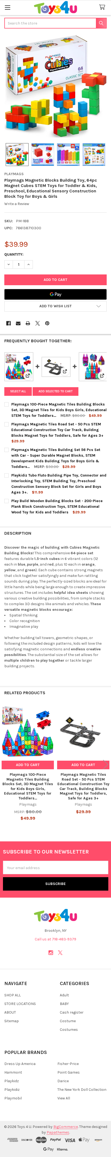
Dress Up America (20, 1063)
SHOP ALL (12, 995)
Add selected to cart (55, 391)
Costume (68, 1021)
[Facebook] (8, 323)
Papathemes (58, 1132)
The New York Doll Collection (81, 1089)
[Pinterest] (47, 323)
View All (63, 1098)
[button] (55, 306)
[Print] (28, 323)
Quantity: (13, 254)
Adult (64, 995)
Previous (5, 764)
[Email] (18, 323)
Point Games (68, 1072)
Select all (18, 391)
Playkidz (11, 1081)
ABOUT (10, 1012)
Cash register (72, 1012)
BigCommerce (65, 1126)
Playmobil (13, 1098)
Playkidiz (12, 1089)
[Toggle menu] (7, 7)
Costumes (69, 1029)
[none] (55, 86)
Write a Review (16, 204)
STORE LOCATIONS (20, 1003)
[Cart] (103, 7)
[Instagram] (51, 952)
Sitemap (11, 1021)
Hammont (13, 1072)
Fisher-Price (68, 1063)
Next (105, 764)
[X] (37, 323)
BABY (64, 1003)
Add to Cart (28, 765)
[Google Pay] (55, 294)
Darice (63, 1081)
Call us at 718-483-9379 (55, 939)
